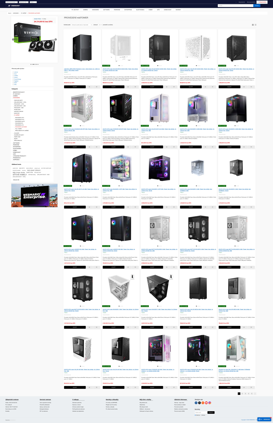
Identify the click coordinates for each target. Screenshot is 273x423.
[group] (121, 48)
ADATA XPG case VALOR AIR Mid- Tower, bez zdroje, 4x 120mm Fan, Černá (120, 370)
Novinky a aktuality (110, 406)
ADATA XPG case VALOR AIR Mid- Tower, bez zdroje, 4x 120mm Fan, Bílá (82, 370)
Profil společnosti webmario (78, 409)
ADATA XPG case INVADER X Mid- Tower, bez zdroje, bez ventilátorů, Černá (235, 189)
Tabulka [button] (253, 25)
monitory (24, 163)
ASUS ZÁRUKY (29, 161)
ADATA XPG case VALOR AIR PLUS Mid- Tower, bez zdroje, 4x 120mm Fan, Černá (81, 189)
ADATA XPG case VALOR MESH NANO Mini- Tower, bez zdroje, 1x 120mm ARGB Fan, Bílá (120, 69)
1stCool (16, 65)
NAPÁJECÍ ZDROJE (18, 104)
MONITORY (17, 106)
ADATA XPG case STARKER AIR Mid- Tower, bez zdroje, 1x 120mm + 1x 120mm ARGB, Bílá (157, 370)
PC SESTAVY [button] (75, 9)
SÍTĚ (14, 147)
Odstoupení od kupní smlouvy (146, 411)
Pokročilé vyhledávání (45, 404)
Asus (15, 66)
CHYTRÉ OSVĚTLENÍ (46, 161)
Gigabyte (16, 73)
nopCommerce (13, 420)
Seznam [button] (255, 25)
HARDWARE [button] (95, 9)
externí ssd (37, 161)
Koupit (75, 86)
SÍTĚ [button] (158, 9)
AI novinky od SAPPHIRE (111, 402)
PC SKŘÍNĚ (16, 108)
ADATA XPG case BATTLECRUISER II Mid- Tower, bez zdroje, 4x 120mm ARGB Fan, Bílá (159, 250)
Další (255, 393)
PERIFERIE (16, 137)
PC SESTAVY (16, 86)
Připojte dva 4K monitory (111, 404)
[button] (120, 65)
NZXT (15, 75)
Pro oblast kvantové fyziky (112, 409)
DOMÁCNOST (17, 145)
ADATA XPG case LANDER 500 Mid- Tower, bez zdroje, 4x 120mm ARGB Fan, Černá (119, 250)
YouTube (206, 402)
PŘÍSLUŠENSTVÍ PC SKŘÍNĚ (22, 123)
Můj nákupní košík (144, 406)
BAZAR (15, 131)
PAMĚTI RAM (17, 129)
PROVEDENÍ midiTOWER (21, 119)
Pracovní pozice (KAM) (179, 411)
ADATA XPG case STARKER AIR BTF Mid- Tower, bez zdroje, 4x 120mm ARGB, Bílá (82, 129)
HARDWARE (16, 90)
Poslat (211, 412)
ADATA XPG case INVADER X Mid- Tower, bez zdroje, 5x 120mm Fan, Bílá (121, 310)
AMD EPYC (22, 161)
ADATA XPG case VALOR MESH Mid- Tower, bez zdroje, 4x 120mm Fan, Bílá (235, 310)
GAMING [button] (85, 9)
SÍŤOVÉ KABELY (20, 168)
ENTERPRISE (17, 139)
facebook (196, 402)
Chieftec (16, 68)
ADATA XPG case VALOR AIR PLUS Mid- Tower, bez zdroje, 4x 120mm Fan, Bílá (158, 129)
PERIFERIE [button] (117, 9)
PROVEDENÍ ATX (19, 116)
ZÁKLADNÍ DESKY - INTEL (20, 95)
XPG (15, 77)
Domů (9, 13)
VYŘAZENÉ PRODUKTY (19, 148)
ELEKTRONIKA (17, 141)
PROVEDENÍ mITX (19, 118)
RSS (203, 402)
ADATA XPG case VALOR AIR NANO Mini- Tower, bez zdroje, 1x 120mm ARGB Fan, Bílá (197, 69)
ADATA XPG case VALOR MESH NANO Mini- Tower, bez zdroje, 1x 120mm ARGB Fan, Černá (159, 69)
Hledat (257, 5)
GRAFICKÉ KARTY (18, 93)
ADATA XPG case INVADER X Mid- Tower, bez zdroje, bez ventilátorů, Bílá (196, 189)
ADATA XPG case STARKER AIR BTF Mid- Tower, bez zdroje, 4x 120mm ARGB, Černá (120, 129)
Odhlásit (203, 415)
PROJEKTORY (37, 165)
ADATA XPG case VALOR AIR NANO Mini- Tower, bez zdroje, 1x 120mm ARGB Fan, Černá (236, 69)
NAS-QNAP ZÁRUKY (34, 163)
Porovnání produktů (178, 406)
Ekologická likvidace (44, 409)
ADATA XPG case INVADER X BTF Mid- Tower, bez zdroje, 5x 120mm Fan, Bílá (120, 189)
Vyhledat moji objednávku (78, 411)
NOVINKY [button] (178, 9)
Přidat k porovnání (89, 86)
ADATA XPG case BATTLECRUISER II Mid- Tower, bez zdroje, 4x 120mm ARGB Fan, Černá (198, 250)
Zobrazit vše (16, 172)
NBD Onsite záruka (19, 165)
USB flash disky (32, 167)
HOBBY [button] (151, 9)
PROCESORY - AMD (18, 100)
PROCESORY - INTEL (19, 96)
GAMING (15, 88)
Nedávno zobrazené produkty (181, 409)
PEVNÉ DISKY (17, 102)
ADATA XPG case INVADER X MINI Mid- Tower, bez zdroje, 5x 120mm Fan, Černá (236, 129)
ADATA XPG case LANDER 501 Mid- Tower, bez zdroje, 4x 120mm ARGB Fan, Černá (80, 250)
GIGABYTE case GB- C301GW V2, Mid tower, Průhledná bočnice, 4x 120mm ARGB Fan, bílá (234, 370)
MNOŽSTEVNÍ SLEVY (19, 85)
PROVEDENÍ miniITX (20, 114)
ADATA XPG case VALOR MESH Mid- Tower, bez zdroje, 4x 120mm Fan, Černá (196, 310)
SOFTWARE (16, 135)
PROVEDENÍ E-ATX (19, 112)
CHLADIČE (16, 126)
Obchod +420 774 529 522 (11, 406)
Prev (13, 36)
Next (56, 36)
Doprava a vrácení (76, 404)
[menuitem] (75, 10)
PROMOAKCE (17, 150)
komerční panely (16, 163)
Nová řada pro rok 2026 (10, 409)
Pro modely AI (8, 404)
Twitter (199, 402)
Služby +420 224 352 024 (11, 402)
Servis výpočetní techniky (45, 402)
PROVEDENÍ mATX (19, 110)
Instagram (209, 402)
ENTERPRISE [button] (128, 9)
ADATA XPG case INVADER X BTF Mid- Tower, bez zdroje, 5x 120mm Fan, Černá (158, 189)
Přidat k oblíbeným (96, 86)
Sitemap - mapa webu (179, 402)
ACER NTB (15, 161)
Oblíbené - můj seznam (145, 409)
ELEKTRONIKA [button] (140, 9)
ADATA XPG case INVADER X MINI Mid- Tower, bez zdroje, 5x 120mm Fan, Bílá (197, 129)
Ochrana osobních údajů (77, 406)
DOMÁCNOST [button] (167, 9)
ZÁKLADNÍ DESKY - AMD (20, 98)
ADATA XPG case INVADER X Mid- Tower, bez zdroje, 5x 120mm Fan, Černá (159, 310)
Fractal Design (17, 72)
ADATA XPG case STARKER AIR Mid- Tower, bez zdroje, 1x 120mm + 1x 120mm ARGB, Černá (196, 370)
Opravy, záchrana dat (44, 406)
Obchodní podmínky (76, 402)
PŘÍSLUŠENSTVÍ (18, 133)
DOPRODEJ (16, 152)
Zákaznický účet (242, 2)
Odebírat (198, 415)
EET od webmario (44, 411)
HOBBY (15, 143)
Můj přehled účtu (143, 402)
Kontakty (7, 411)
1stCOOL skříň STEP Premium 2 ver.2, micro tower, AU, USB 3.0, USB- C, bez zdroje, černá (82, 69)
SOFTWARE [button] (106, 9)
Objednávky (142, 404)
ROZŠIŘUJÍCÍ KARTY (19, 127)
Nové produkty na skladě (179, 404)
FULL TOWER (18, 121)
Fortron (16, 70)
